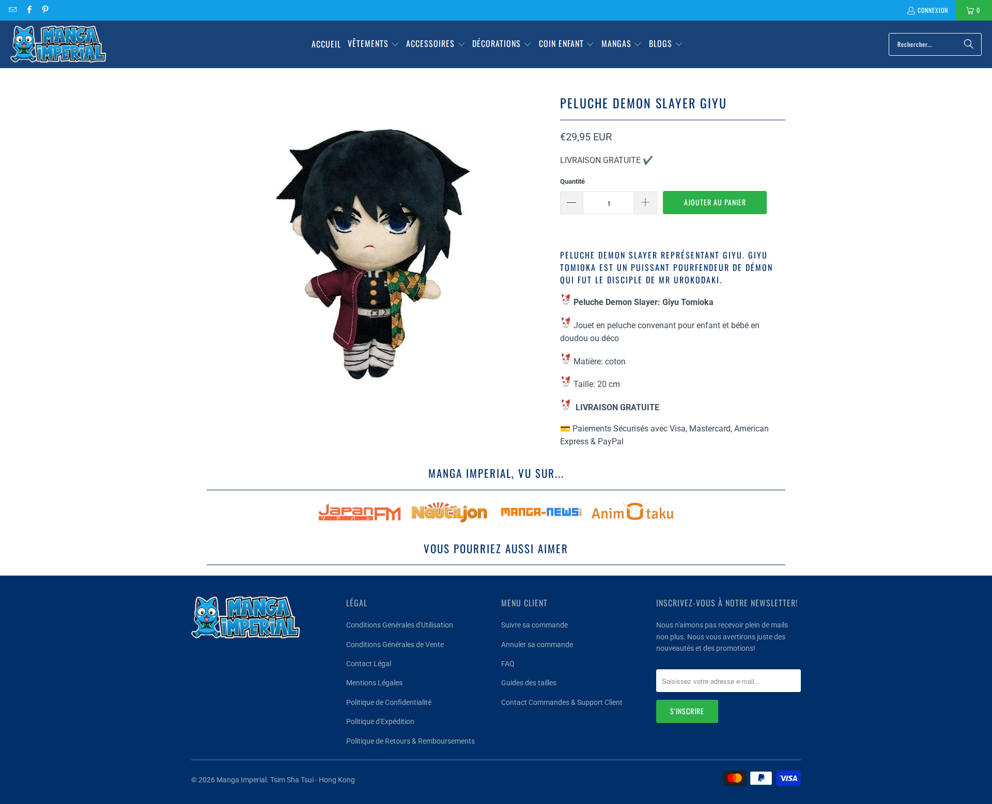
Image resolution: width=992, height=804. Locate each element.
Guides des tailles (528, 683)
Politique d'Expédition (380, 721)
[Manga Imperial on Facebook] (28, 10)
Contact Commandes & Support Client (562, 702)
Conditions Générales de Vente (395, 644)
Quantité (572, 181)
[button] (373, 44)
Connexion (933, 10)
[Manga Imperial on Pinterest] (44, 10)
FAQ (508, 664)
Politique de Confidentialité (388, 702)
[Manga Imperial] (58, 44)
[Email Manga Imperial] (12, 10)
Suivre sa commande (534, 625)
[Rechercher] (969, 44)
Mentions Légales (374, 683)
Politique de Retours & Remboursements (410, 741)
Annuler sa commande (537, 644)
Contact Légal (368, 664)
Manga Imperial (241, 780)
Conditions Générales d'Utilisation (399, 625)
